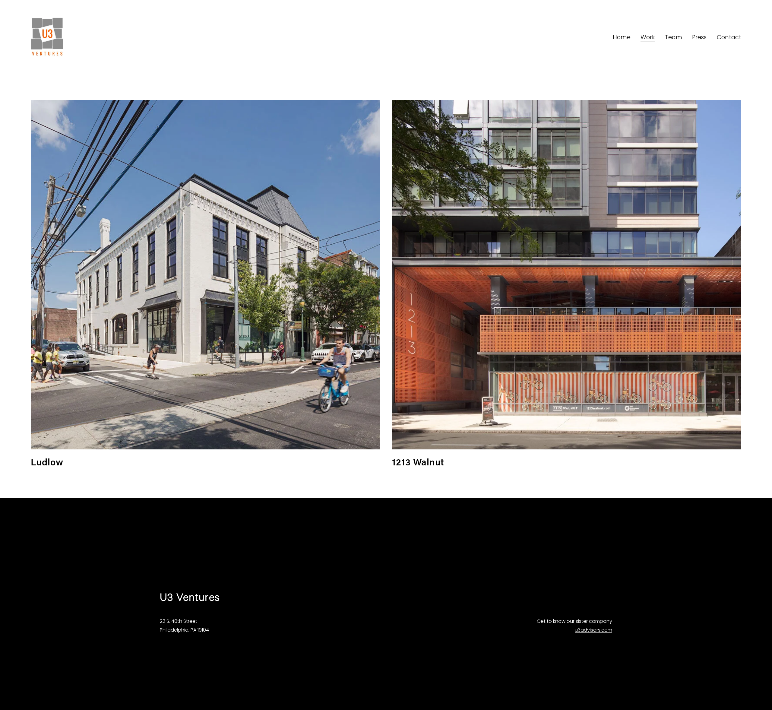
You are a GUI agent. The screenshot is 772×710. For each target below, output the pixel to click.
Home (622, 37)
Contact (729, 37)
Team (673, 37)
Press (699, 37)
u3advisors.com (593, 629)
